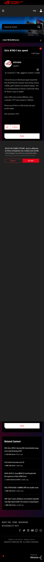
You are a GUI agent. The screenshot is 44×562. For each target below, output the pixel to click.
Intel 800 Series (10, 454)
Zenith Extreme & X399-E (13, 480)
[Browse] (4, 11)
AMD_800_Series (11, 505)
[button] (7, 127)
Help (34, 11)
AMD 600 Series (10, 466)
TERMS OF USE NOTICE (15, 540)
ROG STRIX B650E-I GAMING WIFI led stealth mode (21, 488)
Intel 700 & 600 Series (11, 40)
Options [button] (40, 40)
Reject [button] (13, 161)
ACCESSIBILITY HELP (10, 526)
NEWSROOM (23, 522)
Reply (22, 136)
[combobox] (22, 27)
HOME (14, 522)
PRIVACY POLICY (29, 540)
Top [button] (3, 556)
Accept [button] (31, 161)
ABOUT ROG (6, 522)
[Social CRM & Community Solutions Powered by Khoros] (36, 557)
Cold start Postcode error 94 (14, 462)
